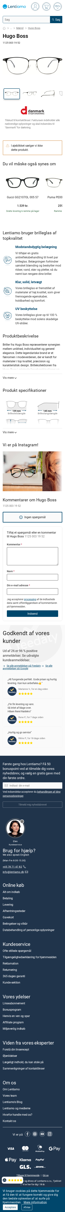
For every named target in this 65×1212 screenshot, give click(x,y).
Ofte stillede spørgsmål (17, 951)
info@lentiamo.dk (13, 871)
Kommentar (14, 544)
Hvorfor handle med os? (17, 1115)
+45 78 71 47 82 (12, 866)
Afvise (26, 1207)
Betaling (8, 898)
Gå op (46, 1175)
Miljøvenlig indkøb (14, 1029)
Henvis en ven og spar (16, 1016)
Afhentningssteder (14, 911)
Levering (8, 904)
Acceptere (10, 1207)
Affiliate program (13, 1022)
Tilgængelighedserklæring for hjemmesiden (29, 957)
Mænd (19, 28)
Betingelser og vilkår (15, 923)
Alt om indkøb (11, 892)
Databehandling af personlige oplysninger (28, 930)
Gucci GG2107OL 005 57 (22, 197)
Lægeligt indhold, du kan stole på (23, 1062)
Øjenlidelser (10, 1056)
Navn (10, 571)
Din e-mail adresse (18, 585)
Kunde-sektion (11, 982)
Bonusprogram (12, 1010)
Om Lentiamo (11, 1089)
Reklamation (10, 963)
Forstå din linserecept (16, 1049)
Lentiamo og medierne (16, 1108)
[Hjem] (4, 28)
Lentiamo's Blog (12, 1102)
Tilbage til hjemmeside (28, 1175)
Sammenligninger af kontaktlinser (23, 1068)
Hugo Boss (34, 28)
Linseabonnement (14, 1003)
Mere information (35, 1202)
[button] (12, 93)
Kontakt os (9, 1121)
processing (30, 599)
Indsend (32, 614)
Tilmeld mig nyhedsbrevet (32, 804)
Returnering (10, 970)
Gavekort (8, 917)
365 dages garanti (14, 976)
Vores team (10, 1096)
